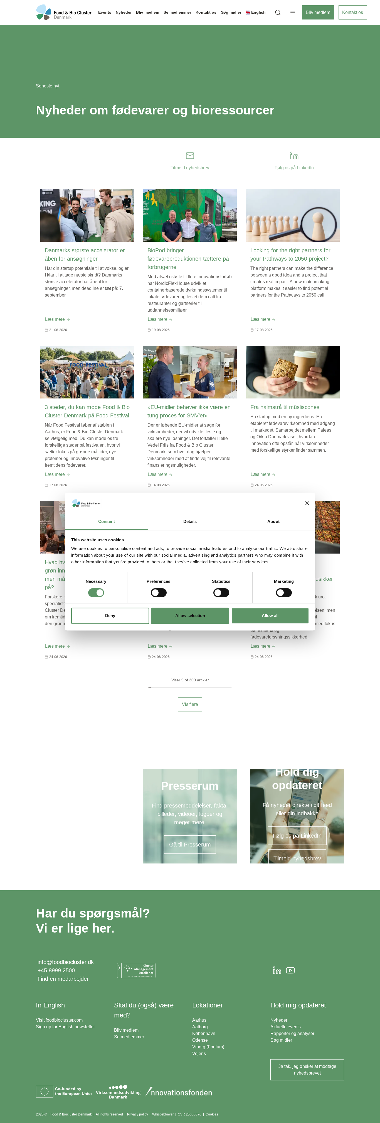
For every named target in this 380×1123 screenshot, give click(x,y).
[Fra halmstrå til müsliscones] (293, 372)
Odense (200, 1040)
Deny (110, 615)
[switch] (159, 592)
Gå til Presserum (190, 844)
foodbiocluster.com (64, 1020)
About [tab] (273, 521)
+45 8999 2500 (56, 970)
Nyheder (278, 1020)
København (203, 1033)
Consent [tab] (106, 521)
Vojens (199, 1053)
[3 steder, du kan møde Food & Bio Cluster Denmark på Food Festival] (87, 372)
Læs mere (55, 319)
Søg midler (281, 1040)
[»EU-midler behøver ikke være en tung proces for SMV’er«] (190, 372)
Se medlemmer (129, 1036)
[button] (277, 12)
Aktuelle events (285, 1026)
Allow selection (190, 615)
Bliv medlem (318, 12)
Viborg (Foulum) (208, 1046)
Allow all (270, 615)
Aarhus (199, 1020)
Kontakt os (352, 12)
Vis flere (190, 704)
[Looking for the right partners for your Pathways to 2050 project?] (293, 215)
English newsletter (76, 1026)
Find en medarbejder (63, 979)
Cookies (212, 1114)
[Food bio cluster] (64, 12)
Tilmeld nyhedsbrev (297, 858)
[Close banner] (307, 503)
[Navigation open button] (292, 12)
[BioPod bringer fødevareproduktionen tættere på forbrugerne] (190, 215)
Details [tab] (190, 521)
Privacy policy (137, 1114)
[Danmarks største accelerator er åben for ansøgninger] (87, 215)
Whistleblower (163, 1114)
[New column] (136, 970)
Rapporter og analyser (292, 1033)
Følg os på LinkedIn (297, 836)
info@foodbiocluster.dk (66, 962)
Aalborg (200, 1026)
